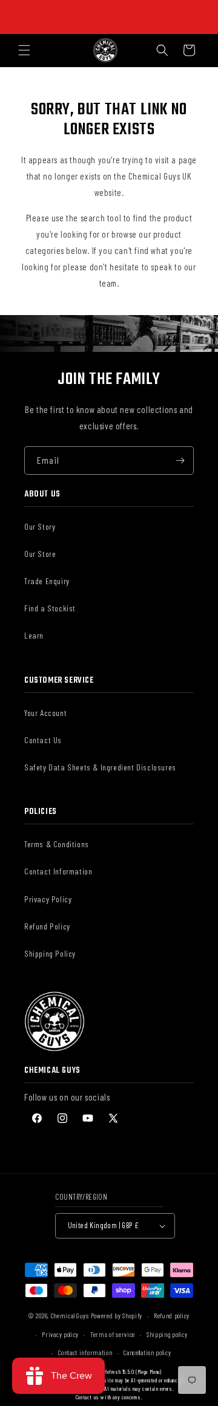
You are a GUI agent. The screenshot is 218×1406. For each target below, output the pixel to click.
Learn (34, 635)
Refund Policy (47, 926)
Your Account (45, 713)
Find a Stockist (50, 608)
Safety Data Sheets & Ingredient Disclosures (100, 767)
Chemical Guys (70, 1316)
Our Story (39, 526)
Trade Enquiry (47, 581)
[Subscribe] (180, 460)
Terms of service (112, 1334)
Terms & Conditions (56, 844)
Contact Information (58, 871)
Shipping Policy (50, 953)
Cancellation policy (147, 1352)
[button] (24, 50)
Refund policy (172, 1316)
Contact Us (43, 740)
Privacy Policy (47, 899)
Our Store (40, 553)
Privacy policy (60, 1334)
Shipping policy (167, 1334)
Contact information (85, 1352)
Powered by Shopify (117, 1316)
